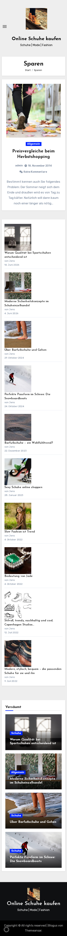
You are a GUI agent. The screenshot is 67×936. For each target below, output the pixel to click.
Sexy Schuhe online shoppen (23, 487)
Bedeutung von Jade (18, 576)
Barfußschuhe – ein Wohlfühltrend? (28, 442)
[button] (6, 929)
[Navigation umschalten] (5, 26)
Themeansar (33, 930)
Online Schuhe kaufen (36, 39)
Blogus (52, 925)
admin (19, 165)
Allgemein (33, 143)
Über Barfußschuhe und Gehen (25, 350)
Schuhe (16, 733)
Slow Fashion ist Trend (19, 531)
